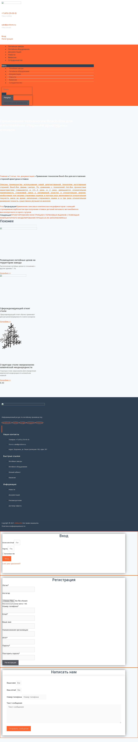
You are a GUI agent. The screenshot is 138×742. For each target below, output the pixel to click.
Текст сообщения (14, 703)
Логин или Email (8, 543)
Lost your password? (11, 564)
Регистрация (7, 39)
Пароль (5, 549)
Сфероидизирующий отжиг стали (15, 309)
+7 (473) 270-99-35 (9, 13)
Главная (3, 176)
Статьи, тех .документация (21, 176)
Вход (4, 36)
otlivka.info (18, 523)
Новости (11, 55)
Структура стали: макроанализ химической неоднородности (17, 366)
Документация (14, 52)
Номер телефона (14, 697)
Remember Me (9, 554)
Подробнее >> (5, 273)
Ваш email (11, 690)
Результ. (7, 97)
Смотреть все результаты (15, 103)
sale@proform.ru (9, 25)
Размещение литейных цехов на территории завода (17, 261)
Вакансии (12, 57)
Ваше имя (11, 683)
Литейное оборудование (19, 49)
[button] (48, 65)
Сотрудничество (15, 60)
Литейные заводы (16, 46)
